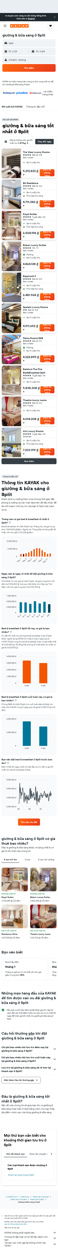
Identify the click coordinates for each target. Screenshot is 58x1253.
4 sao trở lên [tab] (10, 859)
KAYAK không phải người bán (19, 1232)
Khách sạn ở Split (37, 1199)
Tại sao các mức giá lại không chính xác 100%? (25, 1244)
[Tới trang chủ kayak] (19, 26)
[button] (54, 17)
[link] (29, 822)
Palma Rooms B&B (33, 338)
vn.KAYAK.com (11, 1197)
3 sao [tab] (27, 859)
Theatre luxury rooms (35, 400)
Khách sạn (25, 1197)
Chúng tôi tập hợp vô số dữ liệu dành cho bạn (26, 1238)
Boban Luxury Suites (34, 245)
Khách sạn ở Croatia (19, 1199)
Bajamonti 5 (29, 276)
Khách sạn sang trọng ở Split (21, 1175)
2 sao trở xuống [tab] (46, 859)
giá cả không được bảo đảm (15, 1224)
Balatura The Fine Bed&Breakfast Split (34, 371)
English (31, 18)
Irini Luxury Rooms (33, 431)
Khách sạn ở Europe (41, 1197)
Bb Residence (30, 183)
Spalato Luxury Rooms (35, 307)
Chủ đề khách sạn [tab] (15, 1154)
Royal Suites (30, 214)
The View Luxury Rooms (36, 152)
